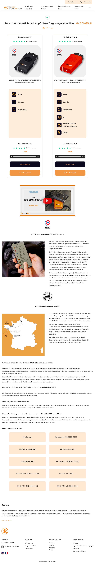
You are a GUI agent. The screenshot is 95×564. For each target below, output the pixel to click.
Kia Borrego (27, 437)
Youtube (51, 545)
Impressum (76, 548)
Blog (90, 7)
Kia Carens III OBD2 (27, 461)
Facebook (52, 543)
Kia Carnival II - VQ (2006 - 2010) (67, 461)
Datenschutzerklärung (79, 551)
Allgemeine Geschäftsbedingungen (83, 546)
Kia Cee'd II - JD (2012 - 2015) (67, 486)
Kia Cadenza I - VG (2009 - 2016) (67, 437)
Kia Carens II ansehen (67, 449)
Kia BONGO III (71, 393)
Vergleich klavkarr (30, 546)
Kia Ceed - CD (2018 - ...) (67, 474)
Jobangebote (29, 548)
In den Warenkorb (25, 173)
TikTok (51, 550)
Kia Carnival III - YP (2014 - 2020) (27, 474)
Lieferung (75, 543)
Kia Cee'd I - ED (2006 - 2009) (27, 486)
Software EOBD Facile (79, 8)
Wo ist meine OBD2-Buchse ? (47, 8)
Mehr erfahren (25, 164)
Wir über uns (29, 543)
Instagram (52, 547)
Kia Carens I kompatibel (27, 449)
